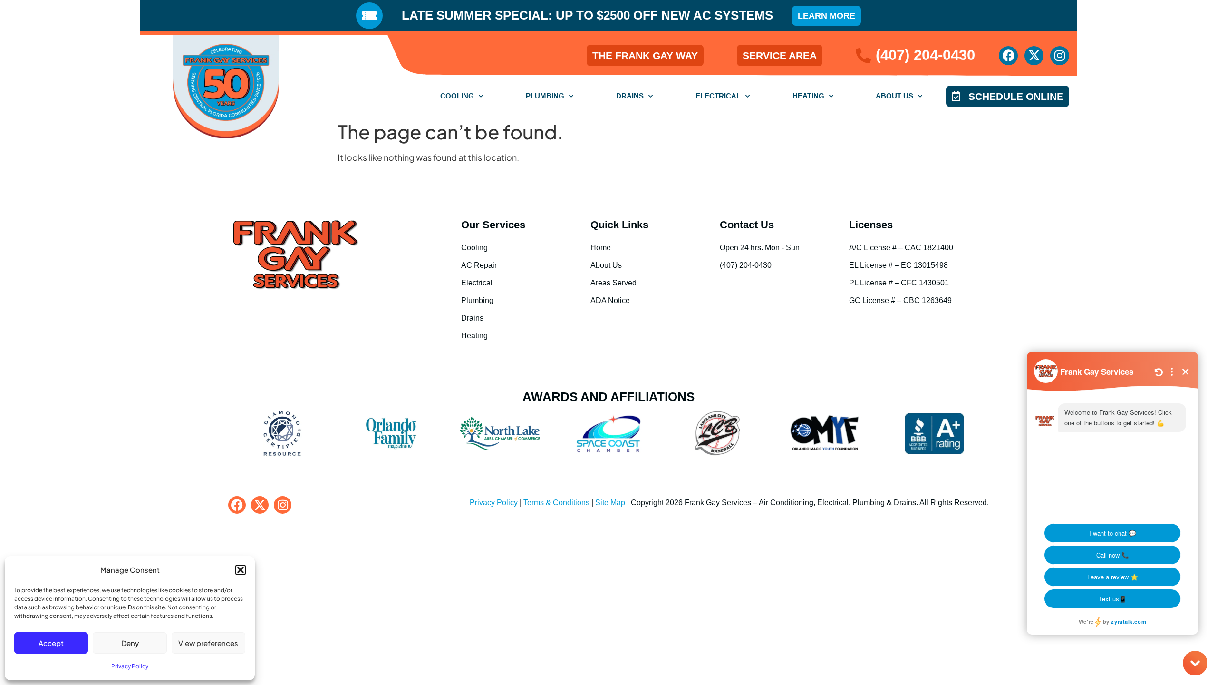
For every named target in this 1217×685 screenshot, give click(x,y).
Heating (808, 96)
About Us (894, 96)
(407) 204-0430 (925, 55)
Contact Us (747, 225)
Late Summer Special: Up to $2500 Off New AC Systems (587, 15)
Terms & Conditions (556, 503)
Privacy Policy (129, 666)
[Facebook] (1008, 55)
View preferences (208, 642)
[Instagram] (1059, 55)
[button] (240, 570)
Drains (630, 96)
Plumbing (545, 96)
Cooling (457, 96)
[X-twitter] (1033, 55)
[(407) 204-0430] (863, 55)
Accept (51, 642)
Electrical (718, 96)
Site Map (610, 503)
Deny (130, 642)
